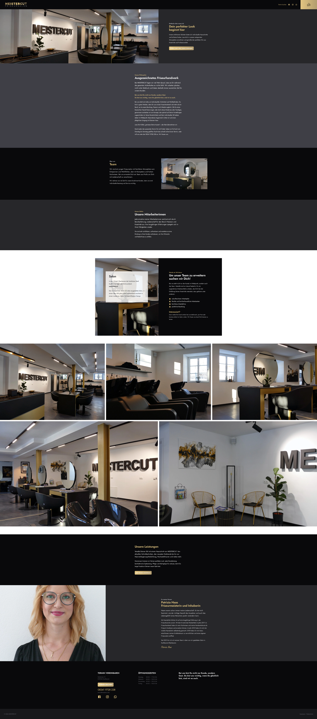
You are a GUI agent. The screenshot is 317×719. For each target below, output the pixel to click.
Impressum (302, 714)
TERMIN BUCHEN (105, 684)
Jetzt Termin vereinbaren (143, 573)
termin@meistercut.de (103, 692)
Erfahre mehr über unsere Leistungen (181, 48)
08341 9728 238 (106, 689)
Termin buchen (282, 5)
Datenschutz (309, 714)
